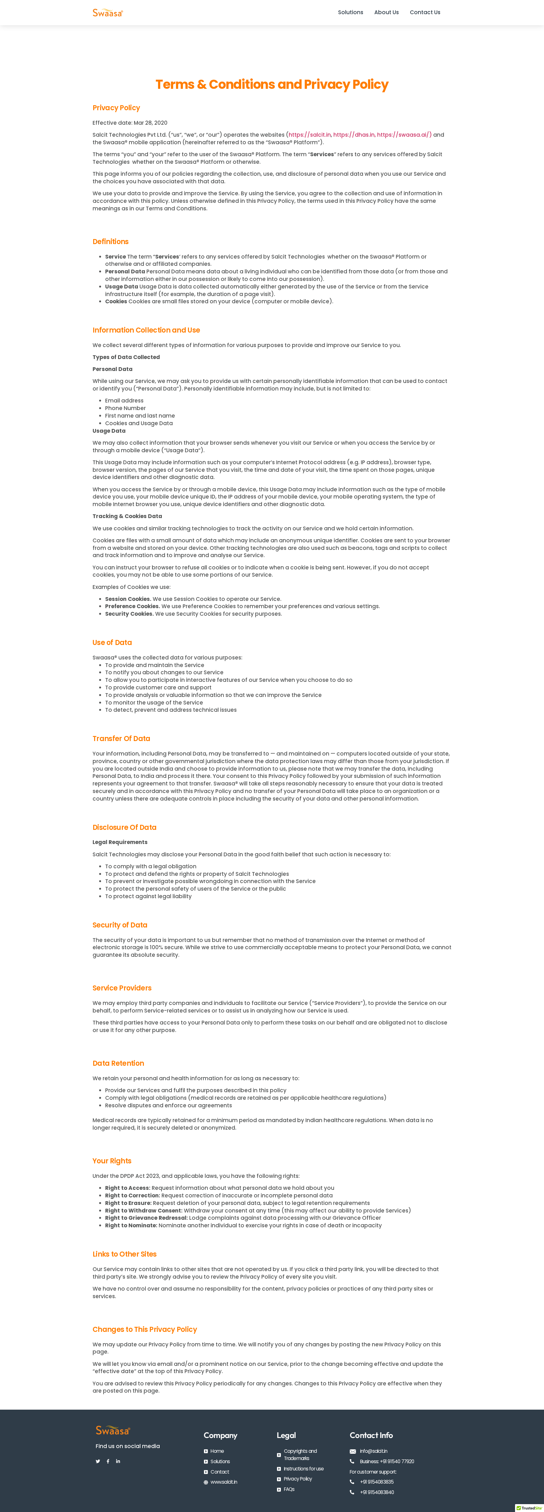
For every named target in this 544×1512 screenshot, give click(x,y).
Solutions (350, 12)
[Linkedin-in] (118, 1461)
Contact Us (425, 12)
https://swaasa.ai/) (404, 135)
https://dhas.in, (354, 135)
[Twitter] (98, 1461)
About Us (386, 12)
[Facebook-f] (108, 1461)
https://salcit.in (310, 135)
